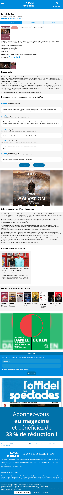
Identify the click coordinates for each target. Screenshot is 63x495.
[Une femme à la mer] (27, 297)
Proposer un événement (36, 444)
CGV (51, 444)
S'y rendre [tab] (32, 22)
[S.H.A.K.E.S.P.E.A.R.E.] (51, 297)
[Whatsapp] (12, 57)
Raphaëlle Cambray (6, 219)
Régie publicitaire (25, 444)
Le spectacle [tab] (11, 22)
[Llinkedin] (19, 57)
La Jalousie (34, 303)
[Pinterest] (17, 57)
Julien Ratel (4, 225)
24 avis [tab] (53, 22)
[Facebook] (9, 57)
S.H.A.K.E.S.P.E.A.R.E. (52, 303)
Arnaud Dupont (5, 238)
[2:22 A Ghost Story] (58, 297)
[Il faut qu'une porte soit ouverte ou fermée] (43, 297)
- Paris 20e (11, 16)
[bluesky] (14, 57)
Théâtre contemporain (11, 45)
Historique (19, 45)
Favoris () (20, 18)
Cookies (8, 445)
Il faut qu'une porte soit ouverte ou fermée (43, 305)
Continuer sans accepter (40, 492)
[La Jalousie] (35, 297)
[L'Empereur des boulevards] (4, 297)
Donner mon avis (39, 165)
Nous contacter (15, 444)
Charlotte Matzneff (6, 232)
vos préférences (38, 488)
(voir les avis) (12, 18)
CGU (54, 444)
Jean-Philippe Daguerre (7, 214)
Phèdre (18, 303)
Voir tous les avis (24, 165)
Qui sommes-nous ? (6, 444)
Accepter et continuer (22, 492)
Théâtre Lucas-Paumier (9, 47)
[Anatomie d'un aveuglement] (12, 297)
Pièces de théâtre (36, 92)
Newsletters (46, 444)
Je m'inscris (31, 373)
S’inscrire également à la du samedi (16, 369)
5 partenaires (12, 488)
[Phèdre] (20, 297)
